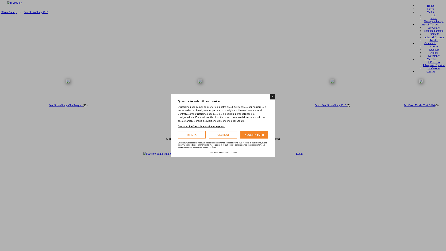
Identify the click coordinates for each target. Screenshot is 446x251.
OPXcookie (213, 152)
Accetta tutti (254, 135)
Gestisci (223, 135)
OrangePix (233, 152)
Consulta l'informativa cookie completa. (201, 126)
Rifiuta (192, 135)
